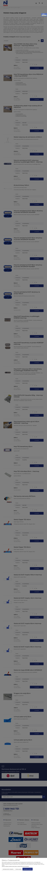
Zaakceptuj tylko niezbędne (8, 869)
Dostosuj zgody (18, 869)
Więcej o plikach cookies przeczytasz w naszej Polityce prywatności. (15, 866)
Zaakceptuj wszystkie (27, 869)
